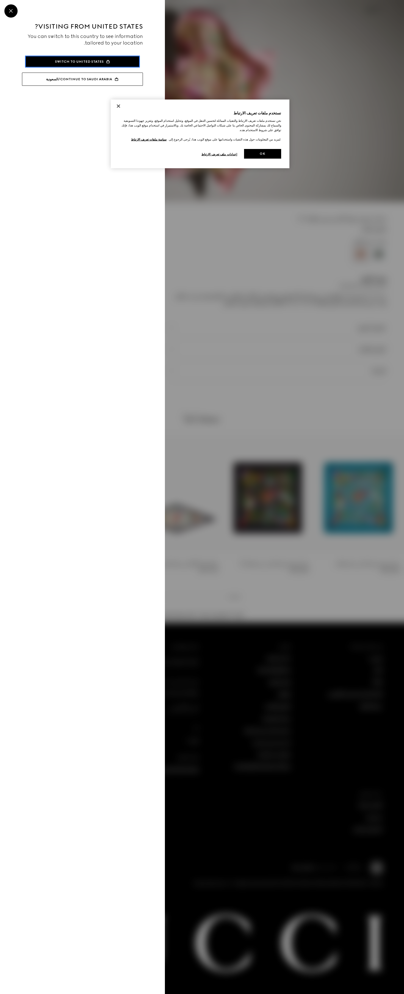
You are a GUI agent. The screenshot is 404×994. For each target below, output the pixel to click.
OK (262, 154)
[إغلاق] (118, 106)
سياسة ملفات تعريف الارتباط (149, 139)
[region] (200, 134)
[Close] (11, 11)
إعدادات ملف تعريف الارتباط (219, 154)
